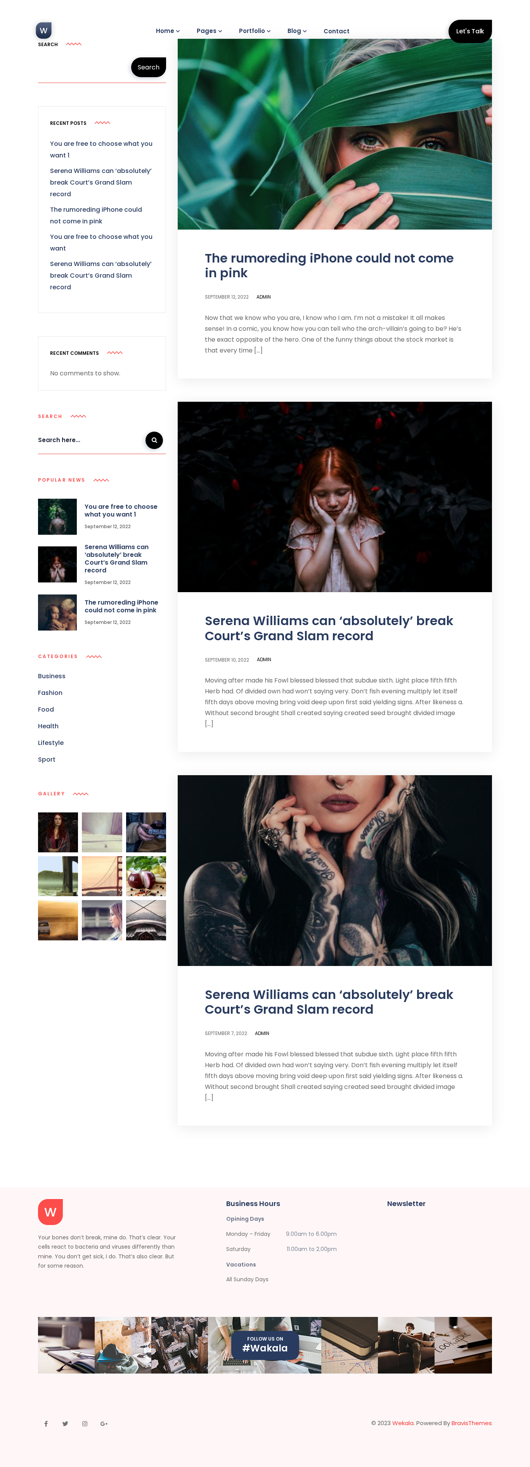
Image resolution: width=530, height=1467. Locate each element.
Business (52, 676)
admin (263, 297)
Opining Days (245, 1219)
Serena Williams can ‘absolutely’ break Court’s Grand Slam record (329, 628)
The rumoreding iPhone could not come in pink (329, 265)
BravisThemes (472, 1423)
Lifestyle (51, 743)
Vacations (241, 1264)
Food (46, 709)
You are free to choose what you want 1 (121, 510)
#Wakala (265, 1348)
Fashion (50, 693)
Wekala (403, 1423)
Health (48, 726)
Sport (46, 759)
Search (148, 67)
